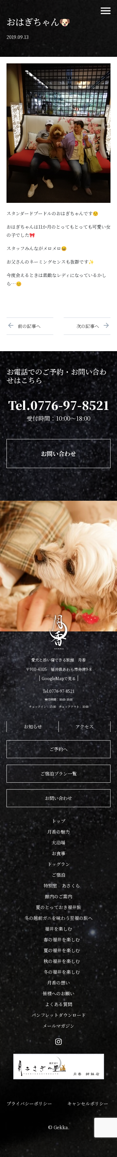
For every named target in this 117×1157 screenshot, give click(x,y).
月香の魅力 (58, 831)
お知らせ (33, 726)
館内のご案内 (58, 896)
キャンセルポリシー (87, 1103)
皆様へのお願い (58, 993)
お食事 (58, 853)
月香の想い (58, 982)
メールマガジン (58, 1025)
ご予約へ (58, 749)
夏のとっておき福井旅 (58, 907)
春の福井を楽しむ (62, 939)
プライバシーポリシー (29, 1103)
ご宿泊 (58, 875)
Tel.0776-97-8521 (58, 405)
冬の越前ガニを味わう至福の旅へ (58, 918)
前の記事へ (27, 326)
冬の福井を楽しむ (62, 972)
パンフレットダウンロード (59, 1015)
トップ (58, 821)
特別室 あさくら (62, 885)
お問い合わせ (58, 453)
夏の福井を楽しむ (62, 950)
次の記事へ (90, 326)
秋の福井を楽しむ (62, 961)
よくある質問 (58, 1004)
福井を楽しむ (58, 928)
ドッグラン (58, 864)
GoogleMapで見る (59, 678)
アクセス (84, 726)
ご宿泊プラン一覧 (58, 773)
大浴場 (58, 842)
